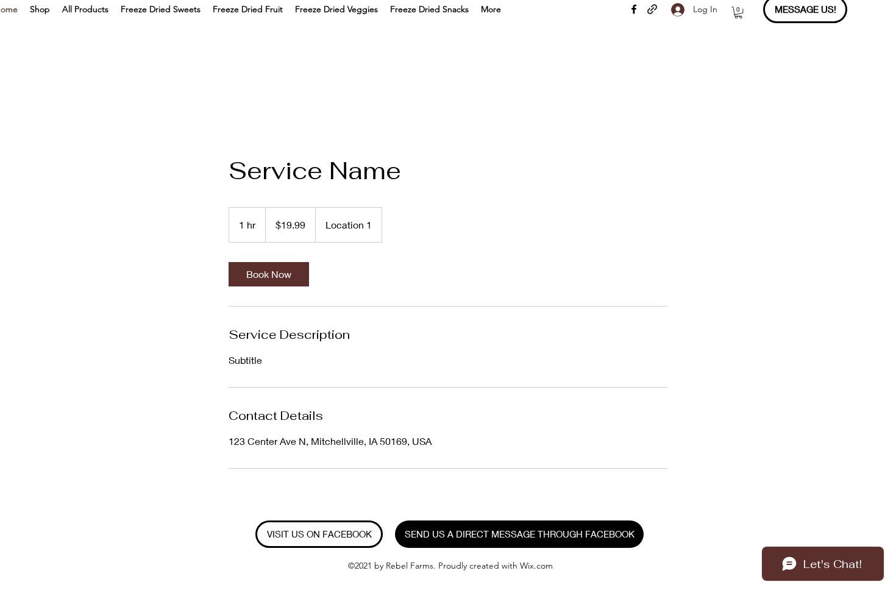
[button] (738, 12)
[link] (269, 274)
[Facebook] (634, 9)
